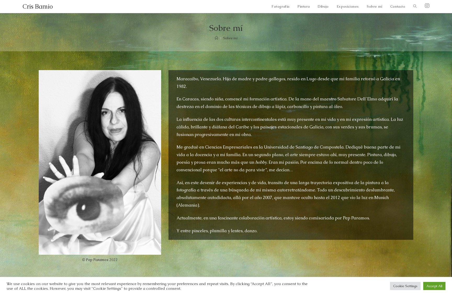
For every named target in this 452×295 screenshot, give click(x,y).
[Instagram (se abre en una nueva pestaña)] (427, 5)
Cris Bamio (37, 6)
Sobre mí (230, 38)
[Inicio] (216, 38)
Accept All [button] (434, 286)
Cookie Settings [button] (405, 286)
